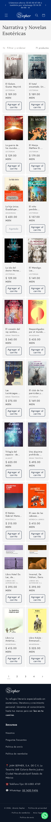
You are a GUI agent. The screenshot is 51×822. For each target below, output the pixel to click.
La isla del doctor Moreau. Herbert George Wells (14, 269)
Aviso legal (37, 812)
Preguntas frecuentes (16, 740)
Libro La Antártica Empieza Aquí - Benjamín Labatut (13, 639)
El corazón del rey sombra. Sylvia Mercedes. (13, 331)
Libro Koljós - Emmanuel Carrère (35, 639)
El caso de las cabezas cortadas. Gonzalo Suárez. (36, 515)
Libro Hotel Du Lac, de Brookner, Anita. (14, 576)
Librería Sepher (18, 808)
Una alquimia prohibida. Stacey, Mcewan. (35, 453)
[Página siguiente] (42, 676)
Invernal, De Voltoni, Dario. (36, 576)
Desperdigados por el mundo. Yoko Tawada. (36, 331)
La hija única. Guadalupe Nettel (12, 208)
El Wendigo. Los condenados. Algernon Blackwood (35, 269)
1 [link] (8, 676)
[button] (6, 15)
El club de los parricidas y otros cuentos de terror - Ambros (36, 392)
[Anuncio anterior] (5, 5)
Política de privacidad (37, 808)
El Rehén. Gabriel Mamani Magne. (14, 515)
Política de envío (27, 817)
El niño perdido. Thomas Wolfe (36, 208)
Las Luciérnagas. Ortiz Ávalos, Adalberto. (12, 392)
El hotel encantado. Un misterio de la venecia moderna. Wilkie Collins (36, 85)
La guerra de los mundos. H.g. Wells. (12, 147)
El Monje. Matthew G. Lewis (35, 147)
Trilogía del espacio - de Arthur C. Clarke (12, 453)
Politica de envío (14, 746)
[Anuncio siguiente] (45, 5)
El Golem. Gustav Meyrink (13, 85)
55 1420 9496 (30, 790)
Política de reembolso (17, 753)
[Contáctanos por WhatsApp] (44, 815)
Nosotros (10, 733)
